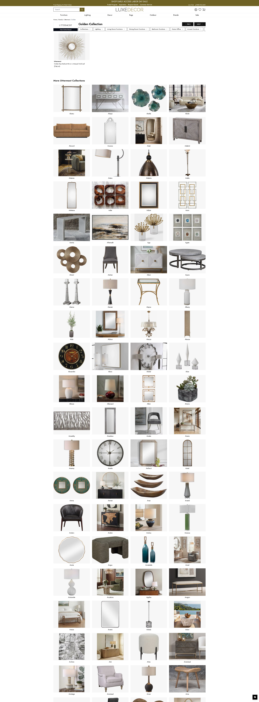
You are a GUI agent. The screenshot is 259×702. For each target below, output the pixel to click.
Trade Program (112, 5)
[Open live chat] (255, 697)
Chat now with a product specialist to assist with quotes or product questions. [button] (240, 692)
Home (55, 20)
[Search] (82, 10)
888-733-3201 (201, 5)
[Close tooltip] (256, 691)
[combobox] (67, 9)
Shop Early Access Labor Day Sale (129, 1)
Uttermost (67, 20)
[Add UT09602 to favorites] (87, 36)
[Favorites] (200, 9)
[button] (204, 9)
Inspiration (122, 5)
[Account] (195, 9)
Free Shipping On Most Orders (62, 5)
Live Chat (191, 5)
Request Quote (133, 5)
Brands (61, 20)
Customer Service (146, 5)
